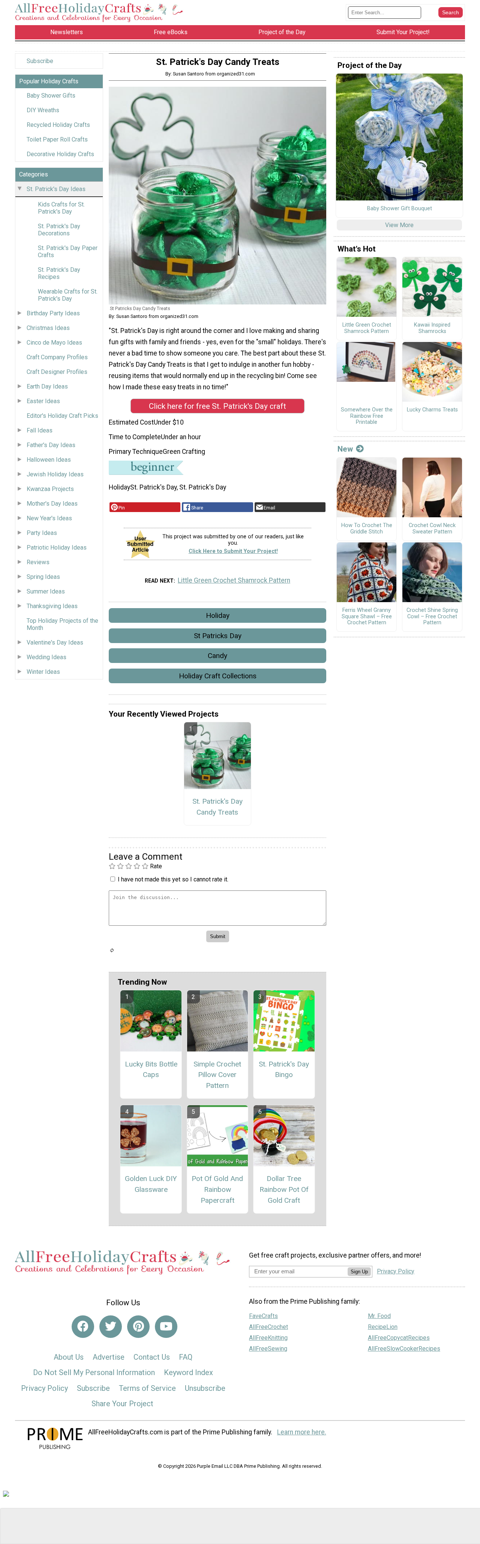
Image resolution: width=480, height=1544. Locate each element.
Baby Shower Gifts (51, 95)
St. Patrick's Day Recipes (59, 273)
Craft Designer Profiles (57, 371)
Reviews (38, 562)
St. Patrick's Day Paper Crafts (68, 251)
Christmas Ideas (48, 327)
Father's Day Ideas (51, 445)
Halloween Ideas (49, 459)
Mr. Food (379, 1316)
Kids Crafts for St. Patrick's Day (61, 208)
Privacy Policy (44, 1388)
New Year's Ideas (49, 518)
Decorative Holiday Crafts (60, 154)
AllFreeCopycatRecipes (399, 1337)
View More (399, 225)
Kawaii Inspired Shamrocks (432, 328)
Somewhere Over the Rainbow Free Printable (367, 416)
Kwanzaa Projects (50, 489)
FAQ (185, 1357)
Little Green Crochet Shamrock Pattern (234, 580)
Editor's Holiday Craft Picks (62, 415)
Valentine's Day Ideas (55, 642)
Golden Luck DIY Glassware (151, 1184)
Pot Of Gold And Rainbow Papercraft (217, 1189)
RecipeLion (383, 1326)
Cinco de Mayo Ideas (54, 342)
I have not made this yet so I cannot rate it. (173, 879)
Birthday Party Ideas (53, 313)
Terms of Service (147, 1388)
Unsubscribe (205, 1388)
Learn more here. (301, 1432)
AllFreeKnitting (268, 1337)
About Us (69, 1357)
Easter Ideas (43, 401)
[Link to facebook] (83, 1326)
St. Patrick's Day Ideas (56, 189)
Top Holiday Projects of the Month (62, 624)
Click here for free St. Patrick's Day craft (217, 406)
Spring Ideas (43, 576)
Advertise (108, 1357)
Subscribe (40, 61)
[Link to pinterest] (138, 1326)
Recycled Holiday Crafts (58, 124)
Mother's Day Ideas (52, 503)
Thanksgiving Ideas (52, 606)
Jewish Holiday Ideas (55, 474)
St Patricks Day (218, 635)
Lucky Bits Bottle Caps (151, 1069)
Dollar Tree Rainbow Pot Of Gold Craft (284, 1189)
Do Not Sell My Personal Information (94, 1372)
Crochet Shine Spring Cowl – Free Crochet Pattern (432, 616)
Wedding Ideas (46, 657)
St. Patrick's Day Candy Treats (217, 806)
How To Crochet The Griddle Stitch (366, 529)
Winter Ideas (43, 671)
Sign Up (359, 1271)
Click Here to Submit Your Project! (233, 551)
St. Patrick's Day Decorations (59, 230)
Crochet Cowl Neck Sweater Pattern (432, 529)
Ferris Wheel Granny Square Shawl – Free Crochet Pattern (367, 616)
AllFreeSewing (268, 1348)
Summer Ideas (46, 591)
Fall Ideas (39, 430)
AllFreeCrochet (268, 1326)
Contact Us (152, 1357)
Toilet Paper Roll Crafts (57, 139)
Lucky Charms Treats (432, 410)
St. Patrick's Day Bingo (284, 1069)
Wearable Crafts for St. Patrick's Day (68, 295)
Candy (217, 655)
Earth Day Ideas (47, 386)
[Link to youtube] (166, 1326)
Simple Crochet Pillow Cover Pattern (217, 1075)
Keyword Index (188, 1372)
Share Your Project (122, 1403)
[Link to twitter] (110, 1326)
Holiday (218, 615)
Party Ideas (42, 532)
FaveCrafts (263, 1316)
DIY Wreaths (43, 110)
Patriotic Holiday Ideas (57, 547)
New (345, 448)
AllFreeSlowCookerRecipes (404, 1348)
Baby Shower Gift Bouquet (399, 209)
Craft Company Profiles (57, 357)
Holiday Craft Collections (217, 676)
